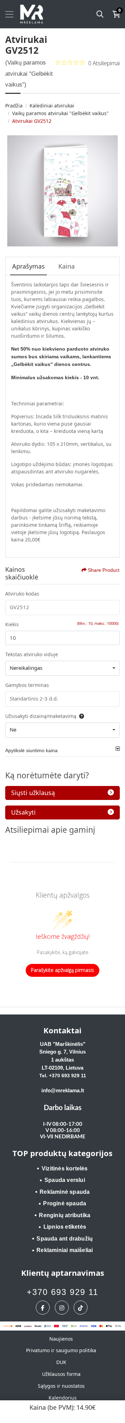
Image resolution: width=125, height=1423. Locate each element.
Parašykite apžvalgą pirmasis (62, 970)
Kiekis (12, 624)
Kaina (66, 266)
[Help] (80, 716)
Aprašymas (28, 266)
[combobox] (62, 668)
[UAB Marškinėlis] (31, 14)
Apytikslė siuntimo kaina (31, 750)
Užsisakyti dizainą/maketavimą (40, 716)
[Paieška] (100, 14)
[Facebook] (43, 1308)
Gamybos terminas (27, 685)
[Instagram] (62, 1308)
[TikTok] (81, 1308)
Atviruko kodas (22, 593)
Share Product (103, 570)
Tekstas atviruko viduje (31, 654)
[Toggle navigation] (9, 14)
